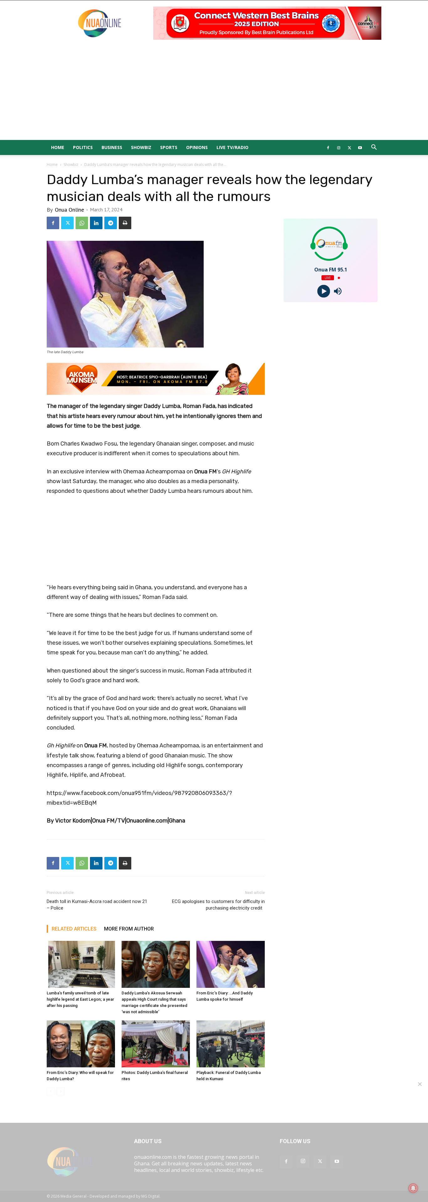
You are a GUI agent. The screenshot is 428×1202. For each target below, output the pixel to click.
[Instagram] (338, 147)
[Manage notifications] (413, 1188)
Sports (168, 147)
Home (57, 147)
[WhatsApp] (82, 223)
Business (112, 147)
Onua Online (69, 209)
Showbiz (141, 147)
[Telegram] (110, 223)
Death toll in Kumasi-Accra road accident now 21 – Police (97, 905)
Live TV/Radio (232, 147)
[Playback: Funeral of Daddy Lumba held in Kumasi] (230, 1043)
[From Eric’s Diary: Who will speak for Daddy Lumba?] (81, 1043)
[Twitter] (349, 147)
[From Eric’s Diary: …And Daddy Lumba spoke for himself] (230, 964)
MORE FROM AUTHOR (129, 929)
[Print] (125, 223)
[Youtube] (360, 147)
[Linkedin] (96, 223)
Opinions (197, 147)
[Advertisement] (214, 93)
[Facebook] (328, 147)
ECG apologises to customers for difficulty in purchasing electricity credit (218, 905)
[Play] (323, 291)
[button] (373, 147)
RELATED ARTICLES (74, 929)
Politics (83, 147)
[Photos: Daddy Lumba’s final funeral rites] (156, 1043)
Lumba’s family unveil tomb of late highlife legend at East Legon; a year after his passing (80, 999)
